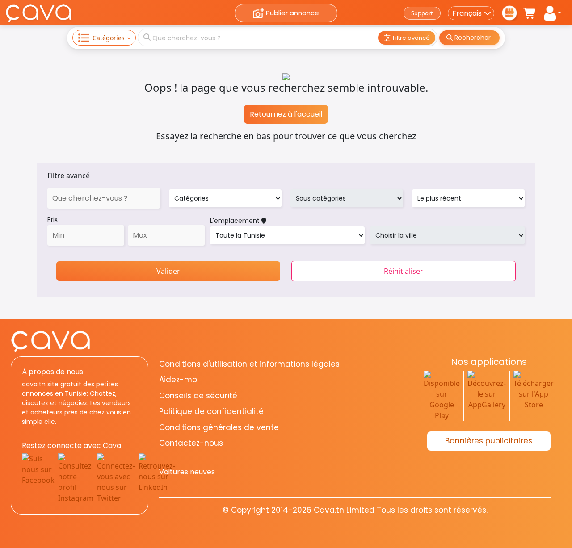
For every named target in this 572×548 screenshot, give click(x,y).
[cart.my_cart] (530, 13)
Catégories (109, 37)
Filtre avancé (68, 175)
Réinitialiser (403, 271)
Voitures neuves (187, 472)
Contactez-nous (191, 443)
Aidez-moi (179, 379)
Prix (52, 219)
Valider (168, 271)
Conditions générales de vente (219, 427)
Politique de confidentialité (211, 411)
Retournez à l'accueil (286, 114)
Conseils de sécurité (198, 395)
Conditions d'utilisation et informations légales (249, 364)
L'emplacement (235, 220)
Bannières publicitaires (488, 440)
